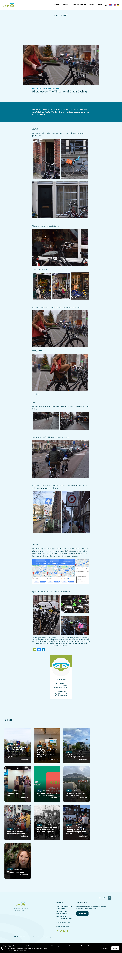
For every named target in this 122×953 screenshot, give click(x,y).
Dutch (110, 5)
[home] (8, 6)
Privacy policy (46, 937)
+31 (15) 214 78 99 (61, 693)
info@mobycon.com (61, 687)
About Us (66, 5)
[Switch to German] (118, 5)
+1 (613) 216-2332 (61, 685)
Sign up (82, 913)
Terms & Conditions (33, 937)
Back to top (103, 898)
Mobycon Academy (79, 5)
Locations (59, 902)
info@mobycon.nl (61, 695)
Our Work (56, 5)
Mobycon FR (112, 5)
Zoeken (106, 5)
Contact (99, 5)
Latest (91, 5)
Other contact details (62, 926)
